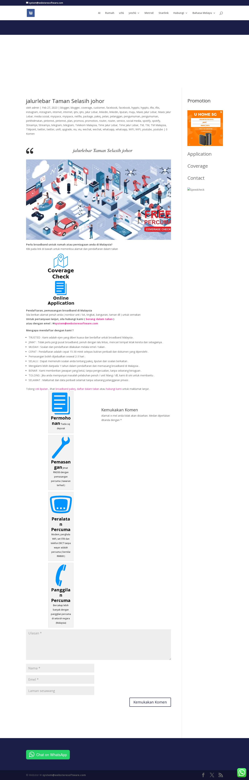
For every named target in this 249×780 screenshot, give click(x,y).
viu (75, 129)
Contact (196, 178)
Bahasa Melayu (202, 13)
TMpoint (31, 129)
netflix (78, 116)
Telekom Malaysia (86, 125)
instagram (32, 112)
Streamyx (31, 125)
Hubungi (178, 13)
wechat (87, 129)
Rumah (109, 13)
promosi (79, 120)
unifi (58, 129)
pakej (97, 116)
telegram (56, 125)
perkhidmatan (34, 120)
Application (199, 154)
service (121, 120)
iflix (152, 107)
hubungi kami (114, 389)
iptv (76, 112)
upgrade (67, 129)
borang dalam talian (99, 319)
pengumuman (132, 116)
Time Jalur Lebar (108, 125)
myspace (55, 116)
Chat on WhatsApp (51, 754)
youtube (147, 129)
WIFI (131, 129)
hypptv (135, 107)
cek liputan (41, 389)
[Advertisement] (124, 60)
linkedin (103, 112)
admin (35, 107)
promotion (91, 120)
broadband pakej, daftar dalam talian (77, 389)
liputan (123, 112)
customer (99, 107)
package (88, 116)
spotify (147, 120)
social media (133, 120)
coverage (86, 107)
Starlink (164, 13)
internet (57, 112)
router (102, 120)
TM (142, 125)
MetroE (149, 13)
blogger (64, 107)
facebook (111, 107)
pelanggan (116, 116)
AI (99, 13)
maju (132, 112)
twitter (41, 129)
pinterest (49, 120)
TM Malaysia (158, 125)
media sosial (41, 116)
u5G (121, 13)
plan (69, 120)
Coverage (197, 166)
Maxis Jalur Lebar (146, 112)
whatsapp (108, 129)
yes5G (132, 13)
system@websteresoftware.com (76, 323)
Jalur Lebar (91, 112)
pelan (105, 116)
